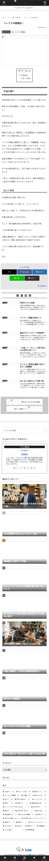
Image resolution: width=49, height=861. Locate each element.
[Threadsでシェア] (19, 680)
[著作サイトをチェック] (14, 467)
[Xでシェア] (8, 673)
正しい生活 (26, 78)
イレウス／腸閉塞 (19, 32)
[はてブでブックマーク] (41, 680)
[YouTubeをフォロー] (24, 467)
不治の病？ (24, 75)
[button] (32, 278)
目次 (21, 70)
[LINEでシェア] (8, 686)
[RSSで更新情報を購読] (34, 467)
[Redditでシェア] (30, 680)
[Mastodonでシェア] (19, 673)
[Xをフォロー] (17, 467)
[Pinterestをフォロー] (27, 467)
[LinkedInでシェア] (30, 686)
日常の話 (7, 32)
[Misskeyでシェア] (41, 673)
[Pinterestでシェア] (19, 686)
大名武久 (24, 454)
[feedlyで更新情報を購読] (31, 467)
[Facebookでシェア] (8, 680)
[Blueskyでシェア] (30, 673)
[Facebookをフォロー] (21, 467)
